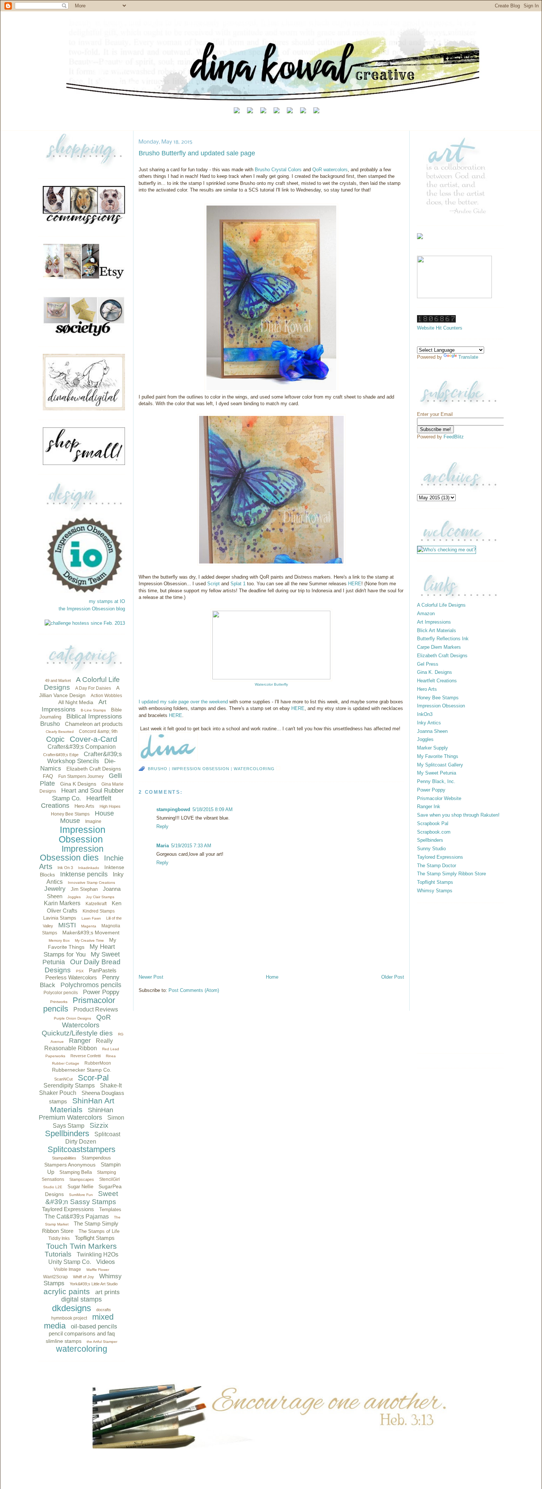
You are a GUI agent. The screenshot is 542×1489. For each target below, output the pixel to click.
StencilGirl (109, 1179)
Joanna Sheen (432, 731)
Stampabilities (64, 1158)
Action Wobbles (106, 695)
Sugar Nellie (80, 1186)
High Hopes (110, 806)
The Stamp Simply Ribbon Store (451, 873)
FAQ (48, 776)
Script (214, 583)
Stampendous (96, 1158)
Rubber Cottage (65, 1063)
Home (272, 977)
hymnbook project (69, 1318)
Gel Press (427, 664)
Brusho (50, 723)
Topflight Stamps (95, 1238)
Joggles (74, 897)
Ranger (80, 1040)
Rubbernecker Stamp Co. (81, 1070)
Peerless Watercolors (71, 977)
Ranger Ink (428, 806)
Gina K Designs (78, 784)
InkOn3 (424, 714)
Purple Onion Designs (72, 1018)
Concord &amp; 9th (98, 731)
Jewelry (55, 888)
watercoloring (81, 1349)
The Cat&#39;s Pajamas (77, 1216)
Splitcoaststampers (81, 1149)
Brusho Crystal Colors (278, 169)
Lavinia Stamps (59, 918)
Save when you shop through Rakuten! (458, 815)
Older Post (392, 977)
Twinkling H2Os (97, 1254)
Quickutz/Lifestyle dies (77, 1033)
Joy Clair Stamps (100, 897)
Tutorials (58, 1254)
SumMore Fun (81, 1195)
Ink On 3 (65, 867)
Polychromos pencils (90, 985)
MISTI (67, 925)
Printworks (58, 1002)
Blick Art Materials (436, 630)
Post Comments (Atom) (193, 990)
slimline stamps (63, 1341)
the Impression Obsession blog (92, 608)
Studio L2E (52, 1187)
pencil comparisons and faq (82, 1333)
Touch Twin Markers (81, 1246)
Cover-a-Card (93, 739)
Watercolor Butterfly (271, 684)
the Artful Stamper (102, 1342)
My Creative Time (89, 940)
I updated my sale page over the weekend (184, 701)
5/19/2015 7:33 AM (191, 845)
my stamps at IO (107, 601)
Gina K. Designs (434, 672)
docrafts (103, 1309)
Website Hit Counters (439, 328)
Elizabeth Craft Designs (93, 769)
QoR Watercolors (86, 1021)
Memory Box (59, 940)
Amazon (426, 613)
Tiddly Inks (59, 1238)
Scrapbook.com (434, 832)
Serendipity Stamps (69, 1085)
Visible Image (67, 1269)
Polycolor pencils (61, 992)
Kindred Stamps (99, 911)
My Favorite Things (437, 756)
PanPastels (103, 970)
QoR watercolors (330, 169)
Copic (55, 739)
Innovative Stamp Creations (91, 882)
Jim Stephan (84, 889)
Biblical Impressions (94, 716)
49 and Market (58, 680)
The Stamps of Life (99, 1231)
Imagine (93, 821)
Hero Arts (84, 806)
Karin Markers (62, 903)
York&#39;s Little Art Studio (94, 1284)
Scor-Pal (93, 1077)
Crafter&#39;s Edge (61, 754)
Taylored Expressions (68, 1209)
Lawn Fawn (91, 918)
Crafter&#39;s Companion (82, 747)
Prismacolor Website (439, 798)
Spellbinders (67, 1133)
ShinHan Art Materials (82, 1105)
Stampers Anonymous (69, 1165)
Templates (110, 1209)
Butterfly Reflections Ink (443, 638)
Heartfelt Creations (437, 680)
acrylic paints (67, 1291)
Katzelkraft (96, 903)
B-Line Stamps (93, 710)
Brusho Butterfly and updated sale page (197, 153)
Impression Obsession (82, 834)
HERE (354, 583)
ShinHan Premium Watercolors (76, 1113)
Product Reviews (95, 1009)
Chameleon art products (94, 724)
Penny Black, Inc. (436, 781)
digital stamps (81, 1299)
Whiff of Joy (83, 1277)
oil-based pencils (94, 1326)
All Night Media (75, 702)
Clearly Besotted (60, 732)
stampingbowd (173, 809)
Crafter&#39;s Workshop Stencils (84, 758)
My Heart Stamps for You (79, 950)
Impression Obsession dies (72, 853)
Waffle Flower (97, 1270)
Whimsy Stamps (434, 890)
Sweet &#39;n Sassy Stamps (81, 1198)
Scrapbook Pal (432, 823)
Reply (162, 826)
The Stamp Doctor (436, 865)
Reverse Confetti (85, 1056)
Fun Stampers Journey (81, 776)
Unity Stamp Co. (69, 1262)
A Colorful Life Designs (441, 605)
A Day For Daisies (93, 688)
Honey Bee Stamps (70, 814)
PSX (80, 971)
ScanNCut (63, 1079)
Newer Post (151, 977)
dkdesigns (71, 1308)
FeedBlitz (454, 437)
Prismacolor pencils (79, 1005)
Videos (105, 1261)
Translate (468, 357)
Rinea (111, 1056)
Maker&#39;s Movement (90, 932)
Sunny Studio (431, 848)
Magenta (88, 926)
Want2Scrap (55, 1276)
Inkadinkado (88, 868)
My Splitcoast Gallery (440, 765)
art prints (107, 1292)
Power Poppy (101, 992)
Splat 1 (238, 583)
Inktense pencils (84, 874)
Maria (162, 845)
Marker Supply (432, 748)
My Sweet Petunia (436, 773)
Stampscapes (81, 1179)
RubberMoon (97, 1063)
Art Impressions (74, 706)
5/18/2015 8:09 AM (212, 809)
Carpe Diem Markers (439, 647)
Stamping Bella (75, 1172)
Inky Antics (429, 722)
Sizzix (99, 1125)
